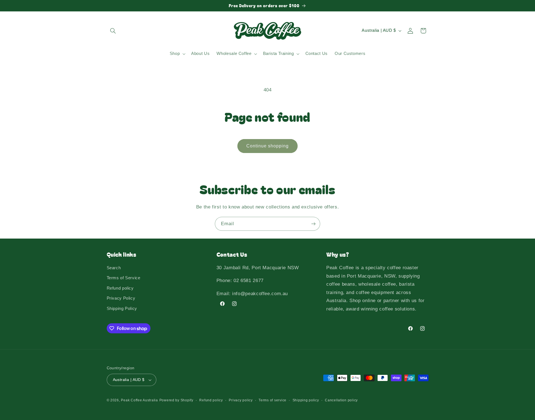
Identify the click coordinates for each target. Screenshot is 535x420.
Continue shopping (267, 146)
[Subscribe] (313, 223)
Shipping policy (306, 400)
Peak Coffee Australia (139, 400)
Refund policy (120, 288)
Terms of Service (123, 278)
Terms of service (272, 400)
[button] (113, 30)
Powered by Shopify (176, 400)
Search (114, 268)
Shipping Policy (122, 308)
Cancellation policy (341, 400)
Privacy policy (240, 400)
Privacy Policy (121, 298)
